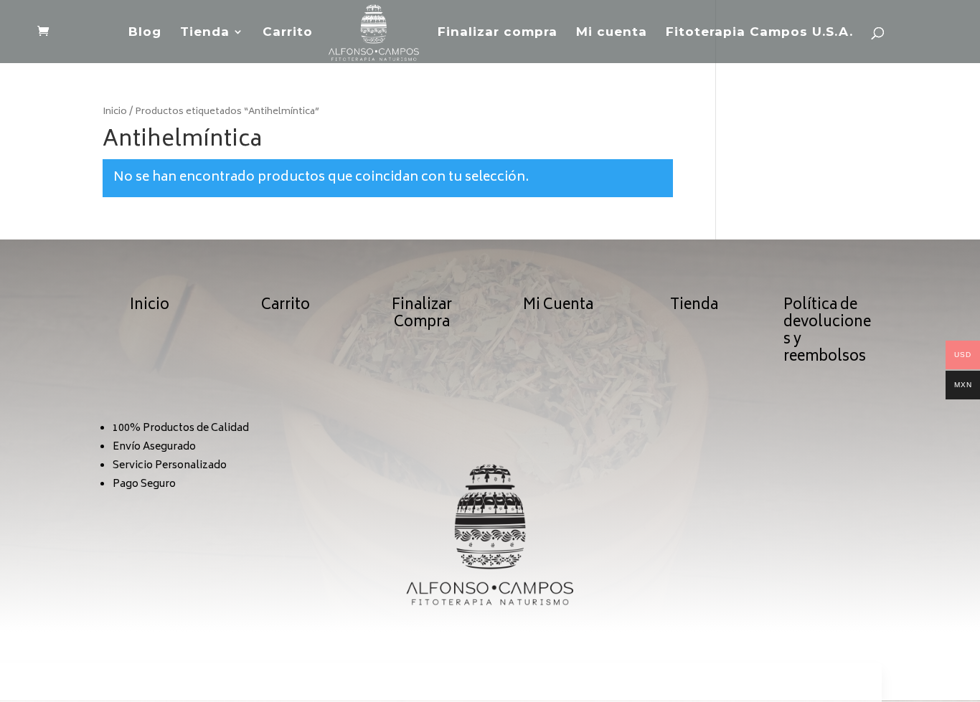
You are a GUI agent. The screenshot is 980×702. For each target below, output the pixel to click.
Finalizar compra (497, 33)
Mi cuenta (611, 33)
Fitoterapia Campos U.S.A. (759, 33)
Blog (144, 33)
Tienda (205, 33)
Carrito (288, 33)
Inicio (115, 112)
